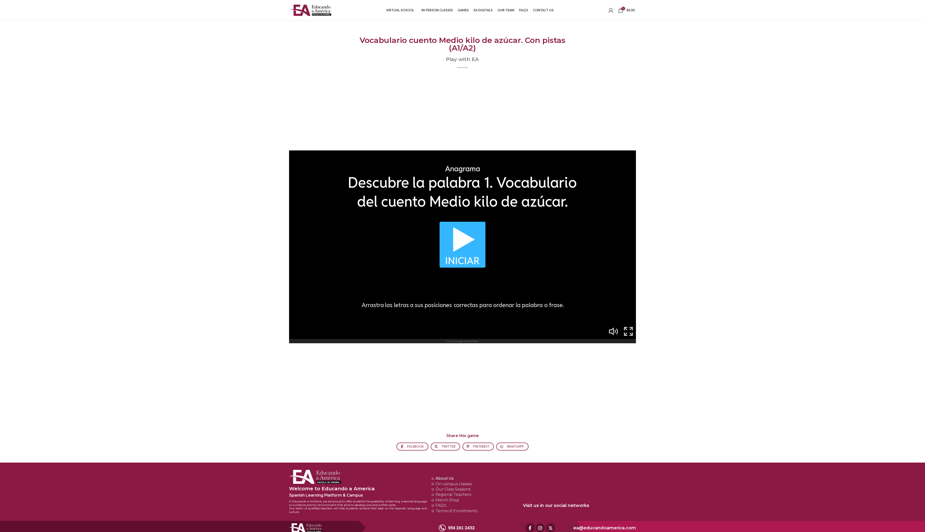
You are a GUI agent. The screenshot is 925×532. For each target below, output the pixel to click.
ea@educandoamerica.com (604, 528)
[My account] (611, 10)
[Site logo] (310, 10)
